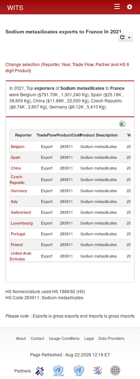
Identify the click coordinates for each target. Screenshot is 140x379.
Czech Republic (17, 179)
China (16, 168)
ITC (41, 370)
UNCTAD (60, 370)
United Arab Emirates (20, 256)
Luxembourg (22, 223)
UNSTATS (79, 370)
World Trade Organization (98, 370)
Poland (17, 244)
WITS (15, 7)
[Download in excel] (122, 123)
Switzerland (21, 212)
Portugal (18, 233)
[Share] (125, 37)
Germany (19, 190)
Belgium (17, 146)
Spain (15, 157)
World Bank (117, 370)
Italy (14, 201)
